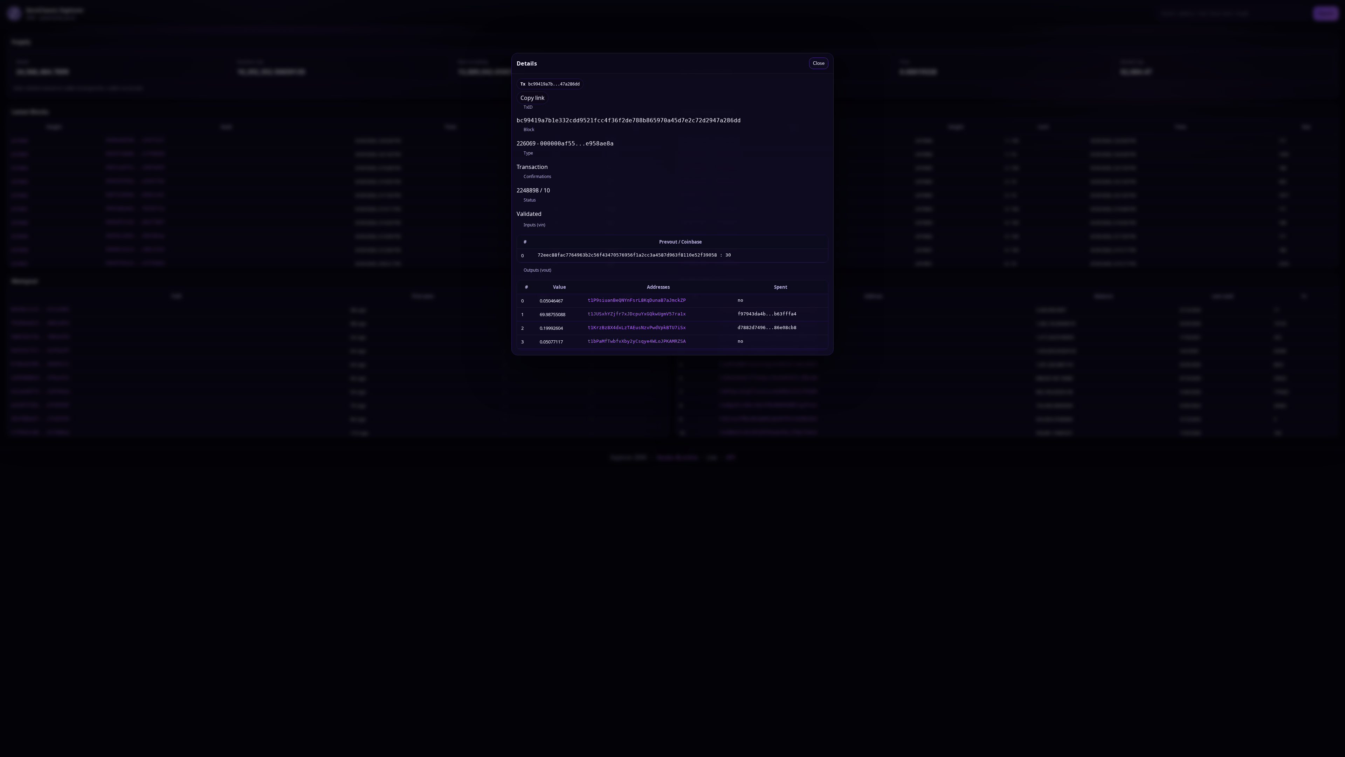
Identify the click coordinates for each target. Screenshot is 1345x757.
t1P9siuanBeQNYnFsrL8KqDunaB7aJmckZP (637, 300)
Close (819, 63)
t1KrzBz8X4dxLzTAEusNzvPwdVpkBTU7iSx (637, 327)
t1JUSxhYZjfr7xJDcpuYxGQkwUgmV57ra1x (637, 313)
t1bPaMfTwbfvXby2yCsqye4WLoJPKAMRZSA (637, 341)
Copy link (532, 98)
